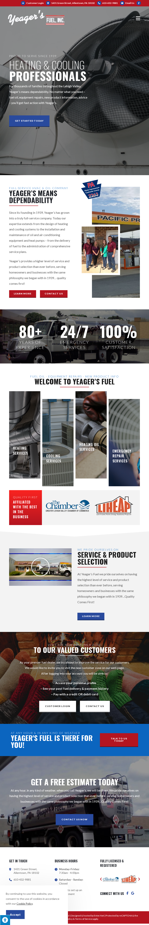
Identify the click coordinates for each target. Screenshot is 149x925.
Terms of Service (84, 918)
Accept (15, 914)
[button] (29, 121)
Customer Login (35, 3)
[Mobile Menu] (139, 18)
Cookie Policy (24, 903)
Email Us (129, 3)
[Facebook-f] (127, 893)
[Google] (132, 893)
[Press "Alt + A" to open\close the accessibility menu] (5, 920)
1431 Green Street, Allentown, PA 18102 (73, 3)
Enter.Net (99, 915)
